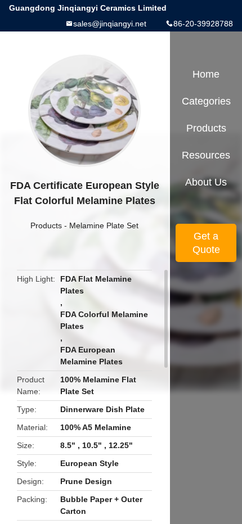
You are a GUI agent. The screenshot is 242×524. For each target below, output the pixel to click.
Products (46, 225)
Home (205, 74)
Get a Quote (206, 243)
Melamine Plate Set (103, 225)
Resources (206, 155)
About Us (206, 182)
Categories (206, 101)
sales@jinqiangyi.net (109, 23)
